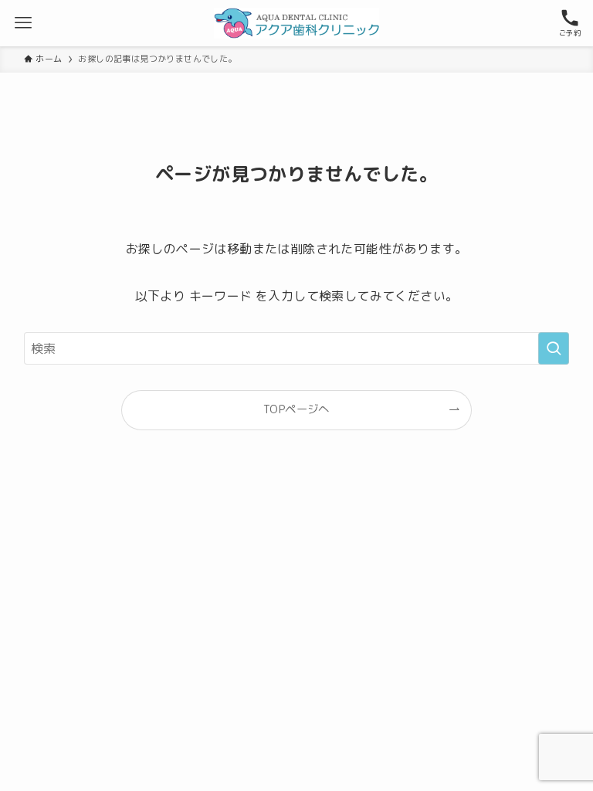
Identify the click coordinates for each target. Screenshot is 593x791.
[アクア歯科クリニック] (296, 23)
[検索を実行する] (553, 348)
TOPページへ (296, 409)
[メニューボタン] (23, 23)
